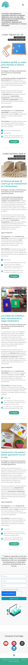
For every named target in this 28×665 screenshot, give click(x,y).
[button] (23, 5)
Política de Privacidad (13, 589)
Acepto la (10, 589)
